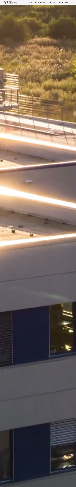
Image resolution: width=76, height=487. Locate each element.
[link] (31, 2)
